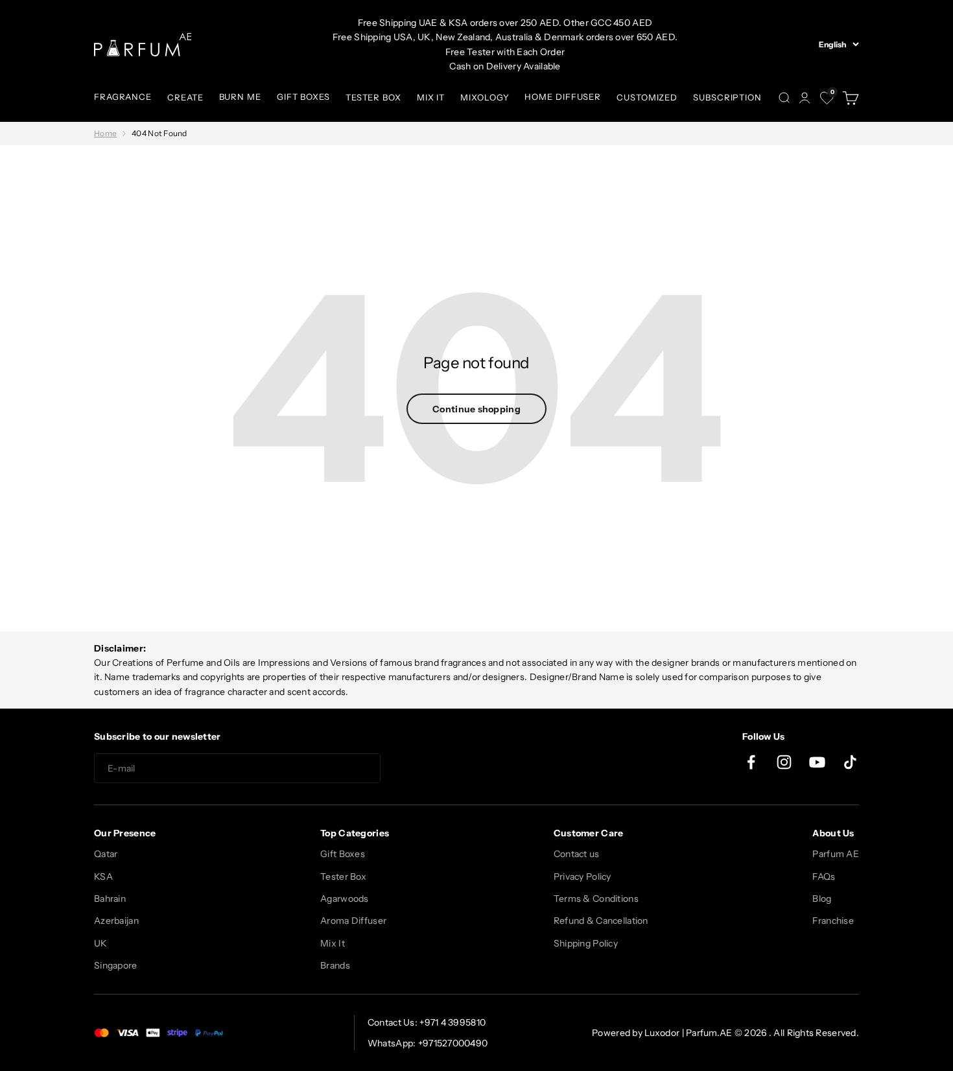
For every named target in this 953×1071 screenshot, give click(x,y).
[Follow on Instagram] (784, 762)
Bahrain (110, 898)
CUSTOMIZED (647, 97)
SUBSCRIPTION (727, 97)
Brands (335, 965)
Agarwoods (344, 898)
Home (105, 133)
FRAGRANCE (123, 96)
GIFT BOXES (303, 96)
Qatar (105, 854)
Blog (821, 898)
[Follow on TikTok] (850, 762)
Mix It (332, 943)
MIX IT (431, 97)
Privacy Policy (582, 876)
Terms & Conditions (596, 898)
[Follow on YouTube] (817, 762)
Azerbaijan (116, 920)
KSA (103, 876)
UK (101, 943)
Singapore (115, 965)
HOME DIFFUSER (562, 96)
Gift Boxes (342, 854)
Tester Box (343, 876)
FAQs (823, 876)
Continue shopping (476, 409)
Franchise (833, 920)
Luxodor (661, 1033)
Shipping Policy (586, 943)
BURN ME (240, 96)
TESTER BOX (373, 97)
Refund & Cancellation (601, 920)
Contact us (577, 854)
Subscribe (427, 769)
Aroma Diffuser (353, 920)
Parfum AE (835, 854)
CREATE (185, 97)
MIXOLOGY (484, 97)
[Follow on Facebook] (751, 762)
